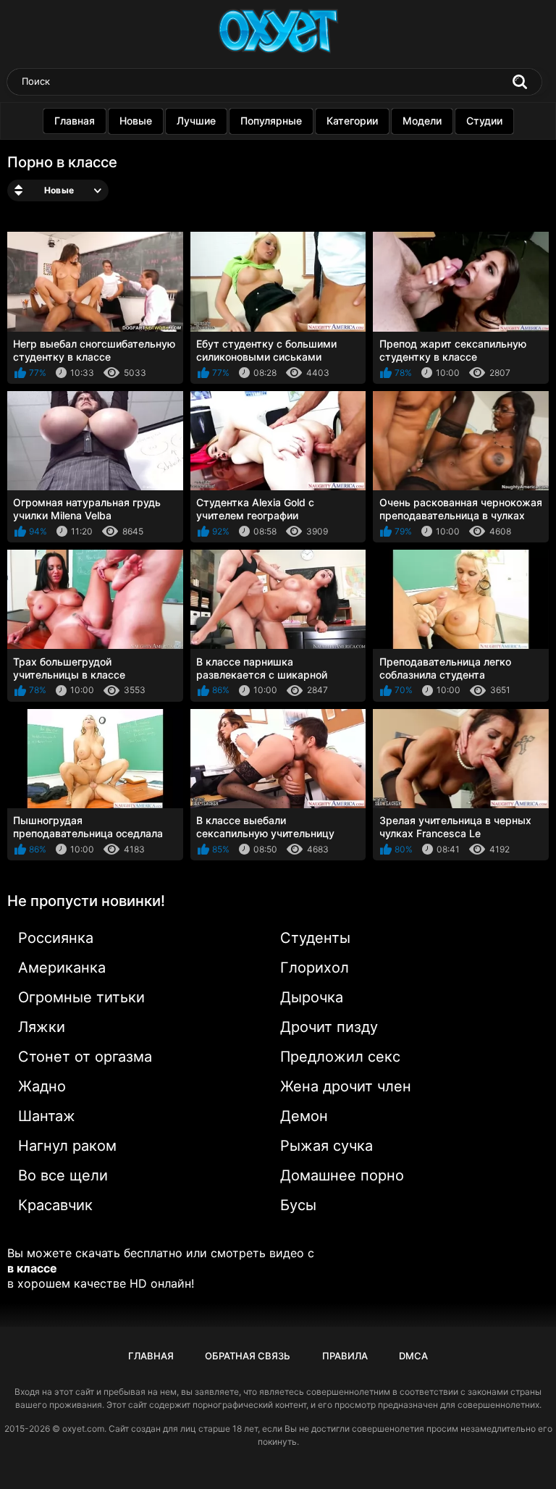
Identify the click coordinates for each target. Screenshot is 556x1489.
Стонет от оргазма (85, 1056)
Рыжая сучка (326, 1145)
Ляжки (41, 1027)
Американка (62, 967)
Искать (520, 82)
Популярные (271, 120)
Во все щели (63, 1175)
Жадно (42, 1086)
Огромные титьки (81, 997)
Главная (74, 120)
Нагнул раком (67, 1145)
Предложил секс (340, 1056)
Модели (422, 120)
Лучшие (196, 120)
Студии (484, 120)
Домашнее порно (342, 1175)
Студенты (315, 938)
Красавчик (55, 1205)
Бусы (298, 1205)
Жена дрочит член (345, 1086)
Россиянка (55, 938)
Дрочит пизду (329, 1027)
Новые (135, 120)
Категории (352, 120)
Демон (304, 1116)
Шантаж (46, 1116)
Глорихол (314, 967)
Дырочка (311, 997)
